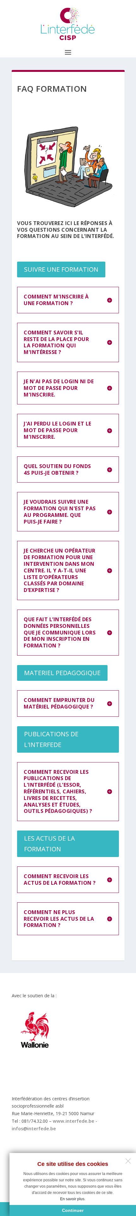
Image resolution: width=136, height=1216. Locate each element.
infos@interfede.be (34, 1129)
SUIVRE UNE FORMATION (61, 269)
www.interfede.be (73, 1121)
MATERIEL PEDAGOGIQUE (62, 673)
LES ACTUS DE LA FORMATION (49, 843)
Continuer (72, 1210)
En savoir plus (72, 1199)
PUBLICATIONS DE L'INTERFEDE (51, 739)
